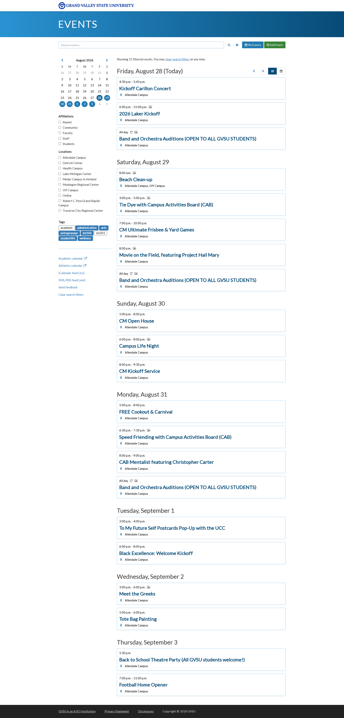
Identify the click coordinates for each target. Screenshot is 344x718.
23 (62, 98)
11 (77, 85)
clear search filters (177, 59)
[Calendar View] (281, 71)
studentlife (68, 238)
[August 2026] (253, 71)
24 (69, 98)
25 (77, 98)
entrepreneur (69, 233)
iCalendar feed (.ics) (71, 273)
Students (67, 144)
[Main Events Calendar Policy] (237, 45)
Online (66, 195)
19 (84, 91)
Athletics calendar (71, 265)
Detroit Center (72, 163)
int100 (87, 233)
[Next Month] (107, 60)
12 (84, 85)
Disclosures (146, 711)
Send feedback (68, 287)
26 (62, 72)
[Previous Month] (62, 60)
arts (104, 227)
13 (92, 85)
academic (67, 227)
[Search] (229, 45)
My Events (254, 44)
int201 (100, 233)
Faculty (67, 133)
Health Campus (72, 168)
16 (62, 91)
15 (107, 85)
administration (87, 227)
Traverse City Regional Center (82, 210)
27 (69, 72)
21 (99, 91)
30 (92, 72)
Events (77, 24)
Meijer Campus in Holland (78, 179)
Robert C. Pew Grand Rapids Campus (79, 203)
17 (69, 91)
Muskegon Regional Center (80, 184)
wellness (85, 238)
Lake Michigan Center (76, 174)
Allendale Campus (73, 157)
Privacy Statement (117, 711)
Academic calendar (71, 258)
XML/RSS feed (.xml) (72, 280)
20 (92, 91)
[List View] (272, 71)
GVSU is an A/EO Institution (77, 711)
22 (107, 91)
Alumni (66, 122)
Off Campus (69, 190)
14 (99, 85)
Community (69, 127)
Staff (65, 138)
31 (99, 72)
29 (84, 72)
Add (276, 44)
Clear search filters (71, 294)
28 (77, 72)
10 (69, 85)
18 (77, 91)
